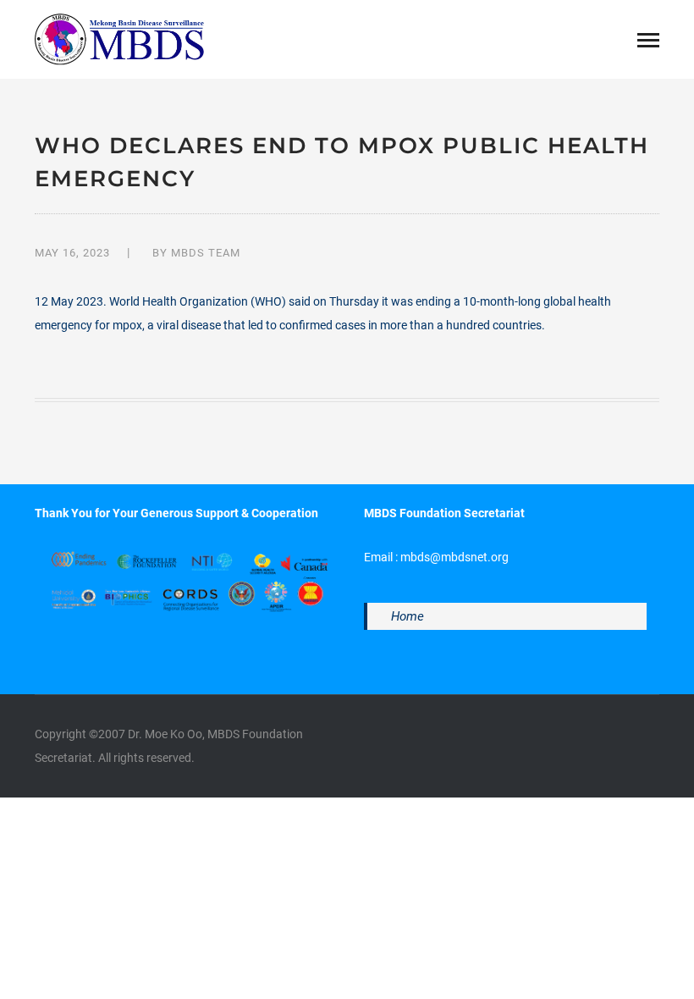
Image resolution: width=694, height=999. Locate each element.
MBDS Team (205, 252)
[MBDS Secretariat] (119, 38)
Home (407, 616)
